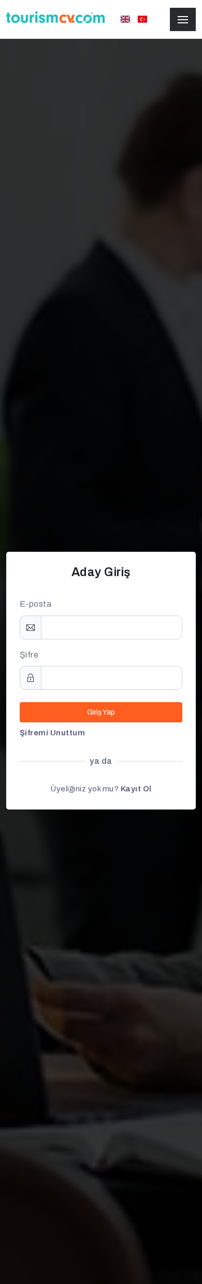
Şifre (29, 654)
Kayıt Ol (136, 789)
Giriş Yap (101, 712)
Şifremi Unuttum (52, 733)
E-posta (36, 603)
